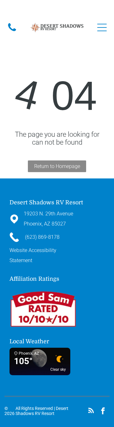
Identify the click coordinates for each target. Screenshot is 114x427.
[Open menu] (102, 27)
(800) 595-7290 (80, 9)
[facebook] (103, 412)
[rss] (91, 412)
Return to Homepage (57, 166)
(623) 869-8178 (50, 9)
